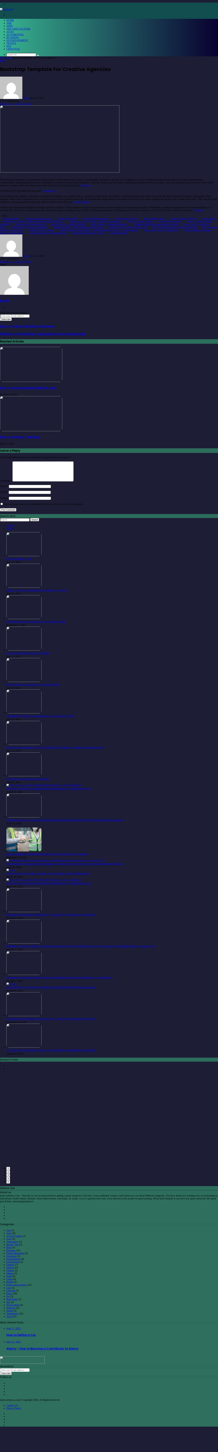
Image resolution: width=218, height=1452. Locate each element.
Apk (9, 23)
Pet (8, 1296)
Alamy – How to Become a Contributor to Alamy (36, 590)
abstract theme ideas (67, 218)
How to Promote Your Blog (19, 437)
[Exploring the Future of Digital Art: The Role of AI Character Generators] (23, 911)
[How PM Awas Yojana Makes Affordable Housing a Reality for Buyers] (43, 785)
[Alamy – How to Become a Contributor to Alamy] (23, 586)
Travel (11, 43)
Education (11, 1256)
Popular (10, 525)
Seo (8, 46)
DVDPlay (198, 210)
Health (9, 1282)
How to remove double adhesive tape (28, 388)
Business (12, 37)
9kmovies (85, 185)
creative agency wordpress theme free (109, 224)
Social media (12, 1305)
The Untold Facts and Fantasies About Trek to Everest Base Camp (48, 873)
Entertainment (17, 40)
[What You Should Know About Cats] (23, 775)
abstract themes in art (154, 218)
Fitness (9, 1273)
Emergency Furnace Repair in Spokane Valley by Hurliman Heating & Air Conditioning (59, 977)
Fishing (10, 1270)
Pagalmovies (49, 190)
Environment (12, 1261)
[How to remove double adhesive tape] (31, 381)
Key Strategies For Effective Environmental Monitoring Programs (46, 854)
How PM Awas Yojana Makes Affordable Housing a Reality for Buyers (48, 788)
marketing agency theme (41, 230)
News (9, 1293)
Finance (10, 1267)
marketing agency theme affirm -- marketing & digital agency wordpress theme (98, 230)
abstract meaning (10, 218)
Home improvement (16, 1284)
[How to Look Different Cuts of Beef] (23, 649)
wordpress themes (118, 233)
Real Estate (12, 1299)
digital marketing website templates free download (78, 227)
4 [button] (8, 1178)
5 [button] (8, 1182)
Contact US (12, 1405)
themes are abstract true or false (88, 233)
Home (10, 20)
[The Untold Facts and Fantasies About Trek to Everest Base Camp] (10, 870)
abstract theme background (38, 218)
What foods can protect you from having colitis (36, 622)
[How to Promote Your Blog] (31, 430)
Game (9, 1279)
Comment (6, 480)
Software (10, 1307)
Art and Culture (18, 28)
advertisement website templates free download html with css (33, 221)
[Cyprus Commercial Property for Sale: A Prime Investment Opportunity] (23, 1015)
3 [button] (8, 1175)
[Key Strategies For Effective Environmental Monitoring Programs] (23, 850)
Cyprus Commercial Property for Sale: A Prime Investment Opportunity (51, 1019)
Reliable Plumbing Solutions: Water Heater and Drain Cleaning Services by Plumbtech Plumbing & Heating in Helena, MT (80, 946)
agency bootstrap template (140, 221)
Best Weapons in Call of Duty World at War (33, 684)
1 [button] (8, 1168)
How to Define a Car (18, 559)
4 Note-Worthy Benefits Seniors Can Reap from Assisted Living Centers (50, 1050)
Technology (12, 1313)
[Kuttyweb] (6, 9)
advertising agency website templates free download (95, 221)
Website (4, 498)
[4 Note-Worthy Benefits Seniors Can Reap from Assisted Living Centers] (23, 1046)
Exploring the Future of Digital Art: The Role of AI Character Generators (51, 915)
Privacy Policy (13, 1408)
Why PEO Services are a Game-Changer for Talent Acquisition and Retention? (55, 747)
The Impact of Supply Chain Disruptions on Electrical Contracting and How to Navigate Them (64, 864)
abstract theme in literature (96, 218)
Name (4, 486)
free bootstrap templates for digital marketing (174, 227)
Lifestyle (13, 49)
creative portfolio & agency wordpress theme (156, 224)
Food (9, 1276)
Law (8, 1287)
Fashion (10, 1264)
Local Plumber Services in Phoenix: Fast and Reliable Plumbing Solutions (50, 987)
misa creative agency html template (160, 230)
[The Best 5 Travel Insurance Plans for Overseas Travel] (23, 712)
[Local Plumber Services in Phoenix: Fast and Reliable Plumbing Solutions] (11, 983)
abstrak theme (209, 218)
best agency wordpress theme (30, 224)
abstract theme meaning (126, 218)
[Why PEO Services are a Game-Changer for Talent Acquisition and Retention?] (23, 744)
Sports (9, 1310)
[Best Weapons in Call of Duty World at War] (23, 681)
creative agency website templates (68, 224)
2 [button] (8, 1172)
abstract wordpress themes (183, 218)
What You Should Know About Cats (28, 779)
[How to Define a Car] (23, 555)
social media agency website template (48, 233)
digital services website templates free (128, 227)
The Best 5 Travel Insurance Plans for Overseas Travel (40, 716)
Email (4, 492)
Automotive (15, 34)
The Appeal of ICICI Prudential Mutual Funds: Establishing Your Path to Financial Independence (65, 820)
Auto (10, 31)
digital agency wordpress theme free (29, 227)
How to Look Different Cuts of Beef (27, 653)
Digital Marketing (15, 1253)
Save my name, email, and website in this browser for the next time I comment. (43, 504)
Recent (9, 528)
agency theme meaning (170, 221)
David (26, 98)
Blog (9, 57)
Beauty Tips (12, 1244)
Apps (9, 26)
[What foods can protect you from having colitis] (23, 618)
